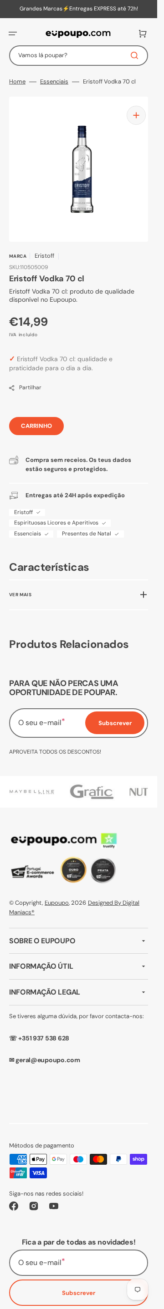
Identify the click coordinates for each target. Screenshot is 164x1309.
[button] (13, 34)
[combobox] (78, 55)
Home (17, 81)
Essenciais (54, 81)
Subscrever (78, 1286)
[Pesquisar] (136, 55)
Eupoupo (57, 896)
